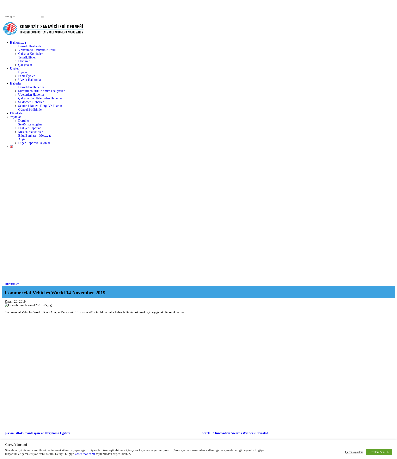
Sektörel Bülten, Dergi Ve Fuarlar (40, 105)
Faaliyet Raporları (30, 128)
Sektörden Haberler (31, 102)
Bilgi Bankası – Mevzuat (34, 135)
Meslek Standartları (30, 132)
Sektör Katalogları (30, 124)
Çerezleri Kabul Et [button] (379, 451)
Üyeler (14, 68)
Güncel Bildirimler (30, 109)
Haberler (15, 83)
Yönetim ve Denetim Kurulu (37, 50)
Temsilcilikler (27, 57)
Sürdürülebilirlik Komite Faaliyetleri (41, 91)
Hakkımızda (18, 42)
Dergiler (23, 120)
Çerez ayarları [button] (354, 452)
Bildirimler (12, 284)
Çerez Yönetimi (84, 453)
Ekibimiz (24, 61)
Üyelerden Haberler (31, 94)
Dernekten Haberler (31, 87)
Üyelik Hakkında (29, 79)
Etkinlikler (17, 113)
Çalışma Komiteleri (30, 53)
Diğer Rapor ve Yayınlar (34, 143)
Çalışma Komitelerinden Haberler (40, 98)
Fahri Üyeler (26, 76)
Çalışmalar (25, 65)
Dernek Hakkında (30, 46)
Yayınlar (15, 117)
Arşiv (21, 139)
